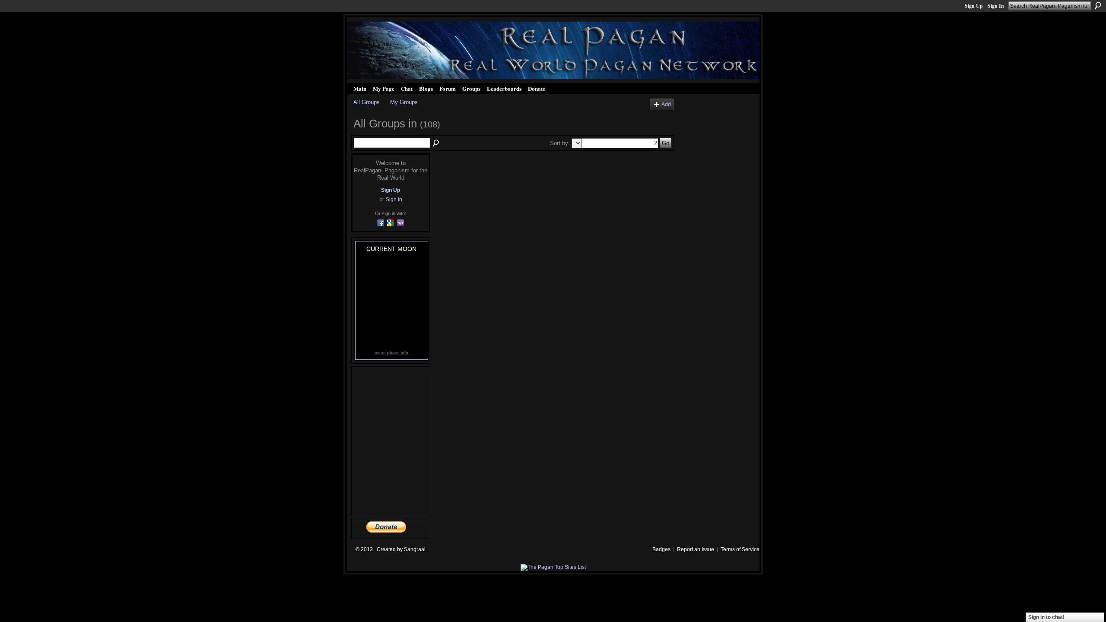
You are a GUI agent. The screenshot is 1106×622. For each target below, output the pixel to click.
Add (666, 104)
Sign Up (974, 6)
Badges (661, 549)
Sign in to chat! (1046, 617)
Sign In (996, 6)
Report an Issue (695, 549)
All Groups (366, 102)
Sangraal (415, 549)
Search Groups (436, 143)
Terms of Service (740, 549)
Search (1097, 6)
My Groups (404, 102)
